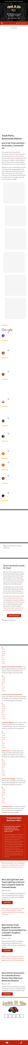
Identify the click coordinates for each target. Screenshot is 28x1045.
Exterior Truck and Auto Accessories (12, 667)
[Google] (14, 1016)
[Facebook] (6, 1016)
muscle (11, 596)
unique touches (20, 580)
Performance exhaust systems (11, 608)
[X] (10, 1016)
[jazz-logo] (14, 8)
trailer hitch (16, 598)
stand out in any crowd (15, 156)
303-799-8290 (14, 1028)
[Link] (7, 1042)
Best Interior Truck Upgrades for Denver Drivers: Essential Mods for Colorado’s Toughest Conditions (14, 930)
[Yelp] (22, 1016)
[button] (2, 23)
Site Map (18, 1035)
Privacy (14, 1035)
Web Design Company (13, 1033)
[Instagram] (18, 1016)
